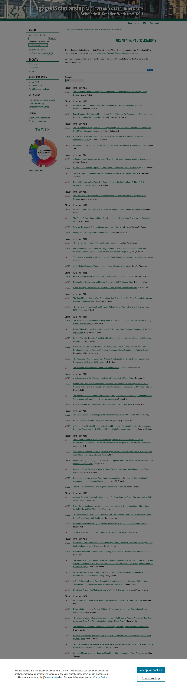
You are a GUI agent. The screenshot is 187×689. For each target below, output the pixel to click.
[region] (93, 674)
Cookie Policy (100, 677)
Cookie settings (51, 677)
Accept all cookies (151, 670)
